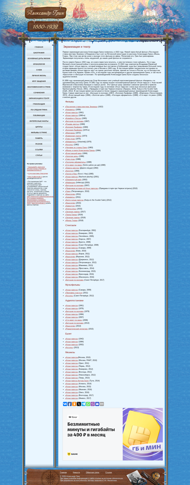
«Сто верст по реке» (73, 165)
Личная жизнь (39, 76)
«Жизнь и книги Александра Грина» (80, 150)
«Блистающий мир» (73, 153)
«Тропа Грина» (71, 215)
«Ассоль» (69, 145)
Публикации (39, 115)
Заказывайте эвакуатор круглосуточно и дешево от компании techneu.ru (36, 168)
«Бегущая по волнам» (74, 121)
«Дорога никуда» (72, 168)
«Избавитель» (71, 142)
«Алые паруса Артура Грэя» (77, 381)
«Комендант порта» (73, 136)
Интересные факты (39, 121)
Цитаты (39, 127)
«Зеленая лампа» (72, 212)
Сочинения (39, 93)
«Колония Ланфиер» (73, 127)
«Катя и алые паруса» (74, 200)
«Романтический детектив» (76, 329)
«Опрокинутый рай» (73, 180)
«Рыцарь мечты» (72, 124)
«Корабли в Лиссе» (73, 118)
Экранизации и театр (39, 98)
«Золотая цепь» (71, 156)
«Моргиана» (70, 133)
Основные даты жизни (39, 58)
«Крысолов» (70, 194)
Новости (76, 472)
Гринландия (39, 104)
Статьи (39, 155)
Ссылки (39, 150)
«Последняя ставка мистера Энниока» (81, 107)
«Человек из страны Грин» (76, 147)
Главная (39, 47)
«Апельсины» (71, 209)
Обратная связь (92, 472)
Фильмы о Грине (39, 133)
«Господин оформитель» (75, 162)
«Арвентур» (70, 206)
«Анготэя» (69, 171)
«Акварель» (70, 110)
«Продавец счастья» (73, 293)
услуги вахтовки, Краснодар (38, 173)
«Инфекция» (70, 182)
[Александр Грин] (95, 23)
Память (39, 138)
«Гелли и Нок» (71, 174)
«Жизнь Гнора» (71, 220)
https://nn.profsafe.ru (39, 203)
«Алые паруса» (71, 112)
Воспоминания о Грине (39, 87)
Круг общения (39, 81)
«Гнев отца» (70, 139)
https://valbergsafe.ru (35, 176)
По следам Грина (39, 110)
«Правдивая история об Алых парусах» (81, 188)
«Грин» (68, 191)
